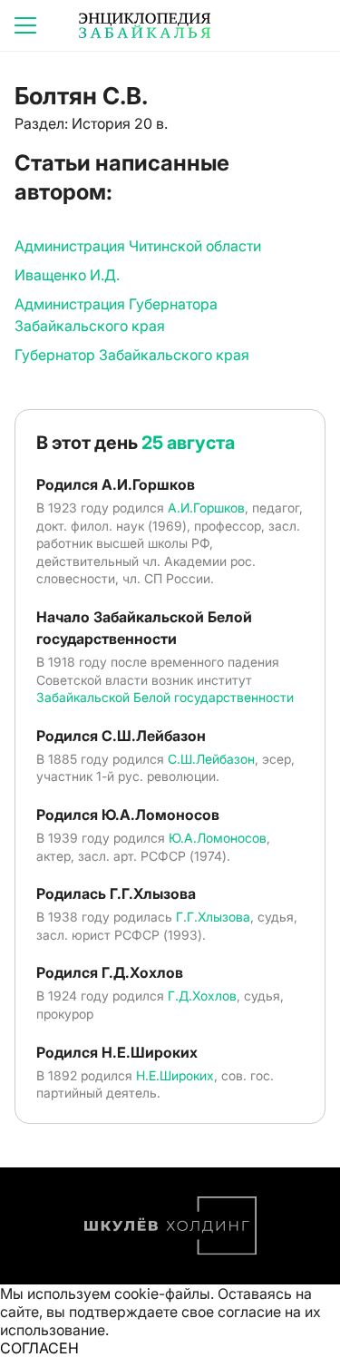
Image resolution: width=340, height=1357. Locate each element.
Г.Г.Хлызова (213, 916)
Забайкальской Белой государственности (165, 697)
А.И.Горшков (206, 507)
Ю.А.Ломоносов (218, 837)
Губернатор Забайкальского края (132, 355)
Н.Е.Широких (175, 1075)
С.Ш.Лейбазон (211, 758)
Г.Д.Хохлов (202, 995)
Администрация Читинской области (138, 246)
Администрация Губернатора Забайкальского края (116, 315)
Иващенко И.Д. (67, 275)
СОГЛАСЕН (39, 1348)
